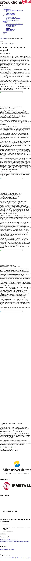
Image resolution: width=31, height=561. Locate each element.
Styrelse (8, 28)
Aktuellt (5, 16)
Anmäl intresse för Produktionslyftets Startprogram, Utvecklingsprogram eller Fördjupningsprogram (14, 540)
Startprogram (9, 11)
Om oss (5, 22)
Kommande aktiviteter (11, 17)
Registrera (3, 533)
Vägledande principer (11, 25)
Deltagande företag (10, 26)
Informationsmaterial (11, 29)
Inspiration (5, 21)
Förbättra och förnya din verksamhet (14, 24)
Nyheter (4, 38)
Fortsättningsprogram (11, 14)
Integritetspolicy (10, 30)
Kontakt (5, 32)
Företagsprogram (7, 9)
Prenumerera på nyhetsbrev (12, 20)
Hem (1, 38)
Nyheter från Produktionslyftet (13, 18)
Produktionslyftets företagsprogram (14, 10)
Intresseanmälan (7, 7)
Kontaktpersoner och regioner (7, 549)
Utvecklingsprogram (11, 13)
